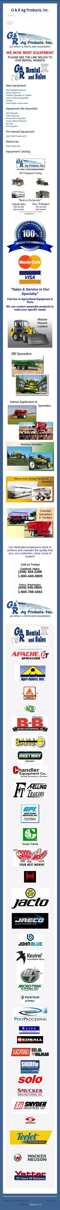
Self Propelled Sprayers (16, 90)
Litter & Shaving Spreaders (17, 98)
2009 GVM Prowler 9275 (16, 136)
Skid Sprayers (12, 113)
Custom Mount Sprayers (16, 121)
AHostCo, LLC (36, 1204)
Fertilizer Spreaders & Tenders (19, 95)
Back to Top (52, 1200)
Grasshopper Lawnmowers (17, 103)
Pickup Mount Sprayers (16, 118)
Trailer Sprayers (12, 115)
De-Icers (9, 123)
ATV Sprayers (12, 126)
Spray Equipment (13, 92)
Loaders (9, 100)
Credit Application (13, 146)
